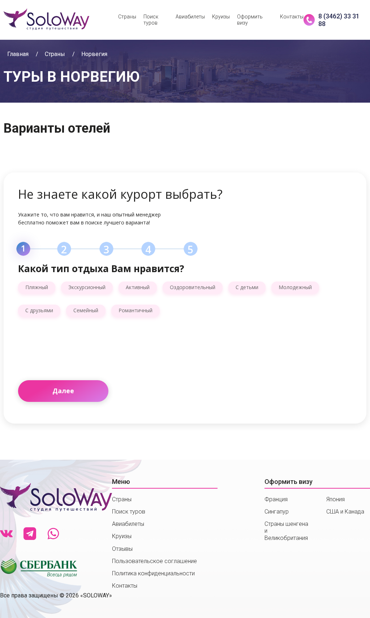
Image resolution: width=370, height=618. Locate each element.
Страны (127, 17)
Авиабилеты (190, 17)
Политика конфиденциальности (153, 573)
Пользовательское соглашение (154, 561)
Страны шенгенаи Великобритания (286, 530)
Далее (63, 390)
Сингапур (276, 511)
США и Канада (345, 511)
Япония (335, 499)
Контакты (292, 17)
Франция (276, 499)
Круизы (221, 17)
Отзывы (122, 548)
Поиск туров (150, 20)
